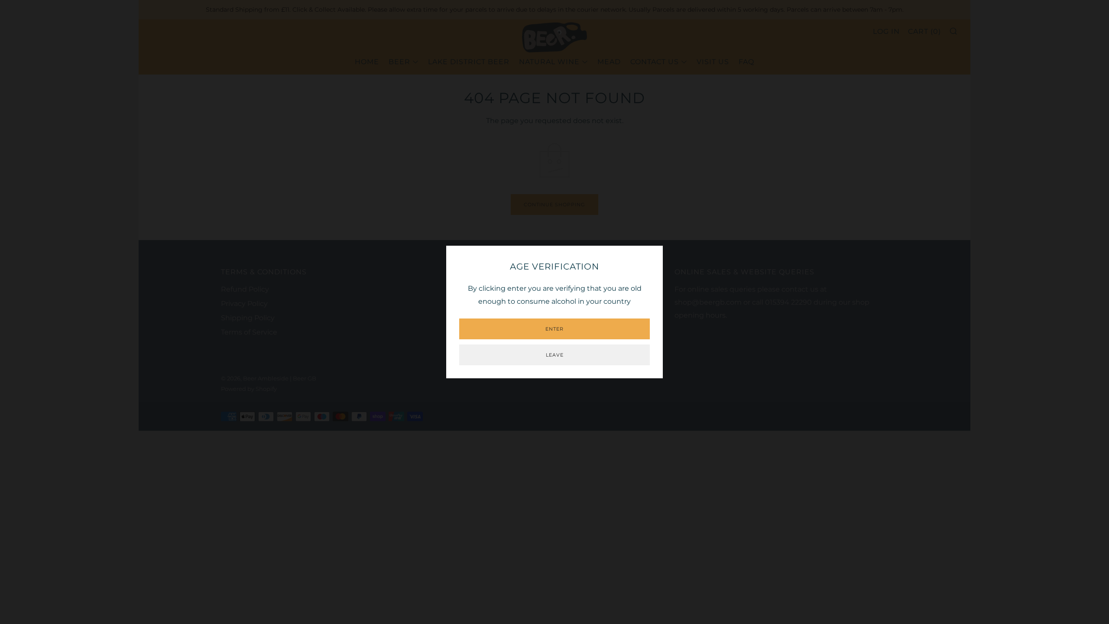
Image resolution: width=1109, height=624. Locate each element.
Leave (555, 355)
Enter (554, 329)
